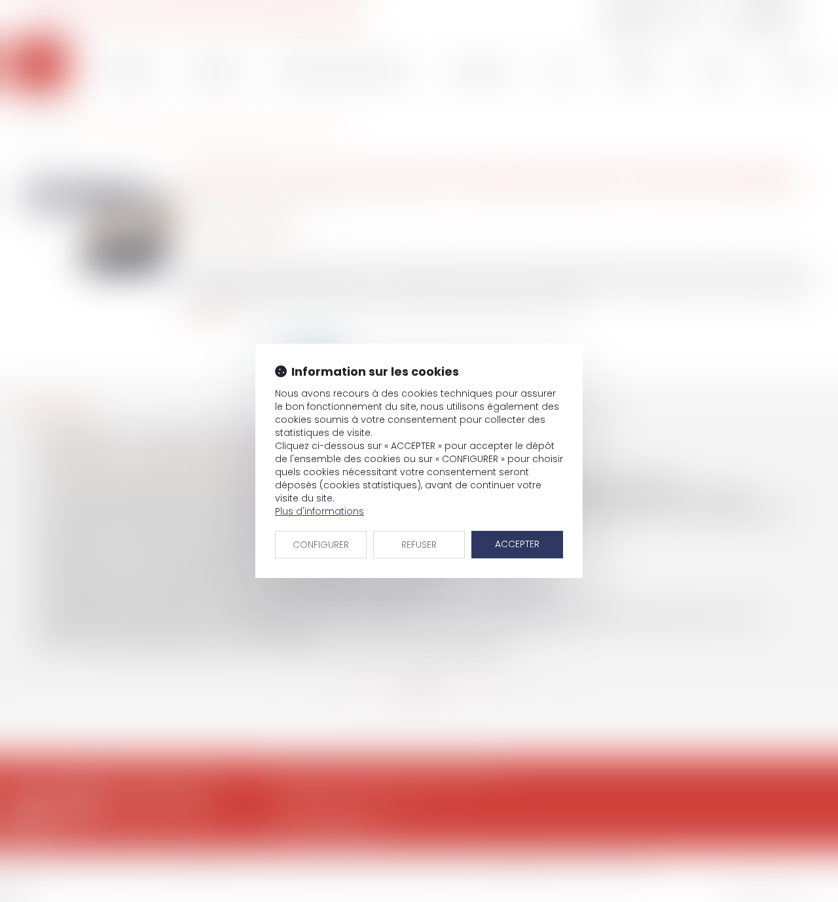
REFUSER (419, 544)
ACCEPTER (517, 543)
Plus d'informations (319, 511)
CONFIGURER (321, 544)
